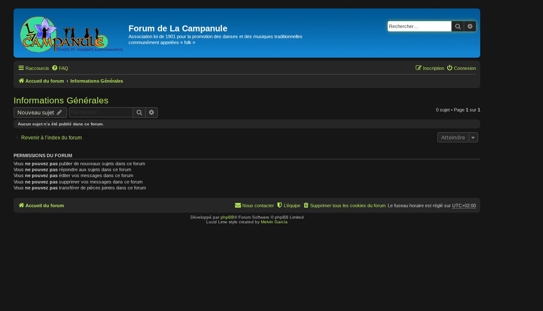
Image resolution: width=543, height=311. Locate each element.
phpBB (227, 217)
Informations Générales (61, 100)
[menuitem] (59, 68)
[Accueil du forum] (72, 33)
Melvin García (274, 221)
